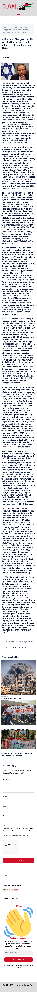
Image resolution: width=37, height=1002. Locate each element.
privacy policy (28, 965)
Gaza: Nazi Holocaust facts (11, 699)
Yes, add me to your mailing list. (16, 836)
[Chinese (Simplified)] (5, 890)
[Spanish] (17, 890)
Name (6, 796)
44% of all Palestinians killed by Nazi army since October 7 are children (16, 754)
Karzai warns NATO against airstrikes (17, 647)
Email (5, 806)
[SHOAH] (18, 6)
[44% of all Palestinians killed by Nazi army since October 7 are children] (18, 740)
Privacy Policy (29, 985)
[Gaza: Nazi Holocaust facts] (18, 677)
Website (6, 816)
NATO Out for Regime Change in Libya (19, 642)
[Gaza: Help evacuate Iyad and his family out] (18, 712)
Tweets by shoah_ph (10, 898)
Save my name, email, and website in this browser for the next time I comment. (18, 829)
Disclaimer (19, 985)
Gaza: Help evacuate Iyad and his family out (17, 729)
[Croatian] (7, 890)
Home (5, 27)
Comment (7, 779)
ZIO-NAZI (19, 52)
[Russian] (13, 890)
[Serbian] (15, 890)
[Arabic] (4, 890)
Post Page (13, 27)
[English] (9, 890)
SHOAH (4, 52)
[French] (11, 890)
